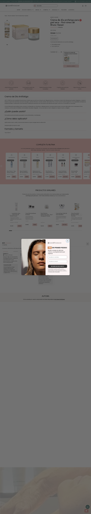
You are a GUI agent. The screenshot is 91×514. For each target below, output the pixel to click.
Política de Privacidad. (54, 272)
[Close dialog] (67, 240)
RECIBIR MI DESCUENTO (57, 266)
